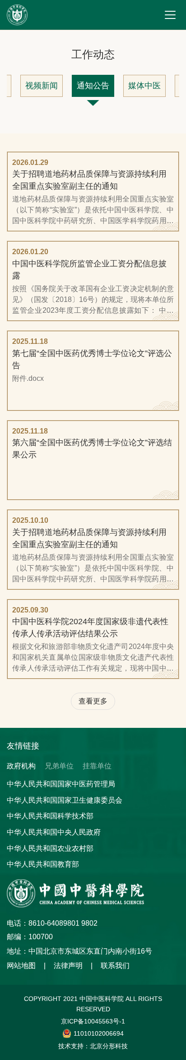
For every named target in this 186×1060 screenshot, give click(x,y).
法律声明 (68, 965)
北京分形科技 (109, 1046)
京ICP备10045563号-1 (93, 1021)
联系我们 (115, 965)
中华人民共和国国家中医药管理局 (61, 784)
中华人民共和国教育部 (43, 864)
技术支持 (71, 1046)
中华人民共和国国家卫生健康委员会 (64, 800)
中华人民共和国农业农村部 (50, 848)
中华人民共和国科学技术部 (50, 816)
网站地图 (21, 965)
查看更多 (93, 701)
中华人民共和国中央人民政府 (54, 832)
